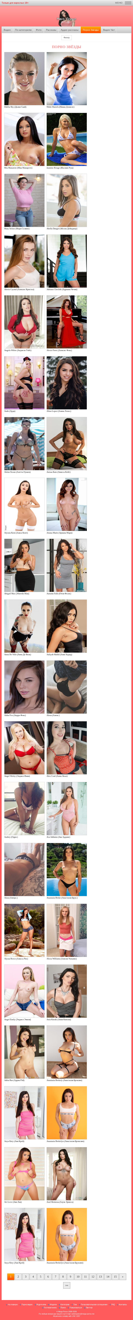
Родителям (41, 1304)
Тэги (75, 1304)
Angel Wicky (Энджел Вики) (17, 776)
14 (107, 1276)
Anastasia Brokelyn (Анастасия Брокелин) (65, 1141)
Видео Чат (109, 30)
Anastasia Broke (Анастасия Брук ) (62, 898)
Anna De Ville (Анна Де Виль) (17, 654)
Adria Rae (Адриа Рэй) (14, 1080)
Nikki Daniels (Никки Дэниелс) (60, 107)
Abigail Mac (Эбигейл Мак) (16, 593)
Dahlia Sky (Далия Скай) (15, 107)
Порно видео (27, 1304)
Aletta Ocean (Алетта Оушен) (17, 472)
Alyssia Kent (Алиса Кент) (16, 533)
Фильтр (67, 37)
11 (85, 1276)
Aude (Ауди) (9, 411)
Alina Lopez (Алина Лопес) (59, 411)
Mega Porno (63, 1312)
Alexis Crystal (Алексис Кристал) (19, 289)
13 (100, 1276)
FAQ (113, 1304)
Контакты (123, 1304)
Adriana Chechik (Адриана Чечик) (62, 289)
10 (78, 1276)
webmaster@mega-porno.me (82, 1314)
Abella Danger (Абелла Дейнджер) (62, 228)
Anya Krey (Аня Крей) (14, 1141)
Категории (64, 1304)
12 (92, 1276)
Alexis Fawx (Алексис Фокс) (59, 350)
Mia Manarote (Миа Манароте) (18, 168)
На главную (13, 1304)
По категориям (23, 30)
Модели (53, 1304)
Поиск (63, 1308)
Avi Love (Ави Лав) (13, 1202)
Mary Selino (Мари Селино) (16, 228)
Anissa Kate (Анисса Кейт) (58, 472)
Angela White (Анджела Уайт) (17, 350)
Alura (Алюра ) (11, 898)
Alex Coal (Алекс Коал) (57, 776)
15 (115, 1276)
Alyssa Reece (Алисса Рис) (16, 958)
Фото (39, 30)
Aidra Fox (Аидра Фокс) (15, 715)
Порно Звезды (91, 30)
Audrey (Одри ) (11, 837)
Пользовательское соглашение (94, 1304)
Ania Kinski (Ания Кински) (59, 1019)
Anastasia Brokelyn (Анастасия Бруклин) (65, 1262)
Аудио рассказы (70, 30)
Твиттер (89, 1308)
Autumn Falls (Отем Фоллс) (59, 593)
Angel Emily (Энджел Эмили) (17, 1019)
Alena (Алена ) (53, 715)
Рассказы (51, 30)
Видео (7, 30)
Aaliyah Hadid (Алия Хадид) (59, 654)
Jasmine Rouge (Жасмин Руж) (60, 168)
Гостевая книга (50, 1308)
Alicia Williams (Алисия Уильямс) (62, 958)
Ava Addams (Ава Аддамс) (58, 837)
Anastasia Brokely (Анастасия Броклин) (64, 1080)
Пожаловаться (75, 1308)
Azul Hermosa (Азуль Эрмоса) (60, 1202)
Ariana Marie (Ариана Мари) (59, 533)
